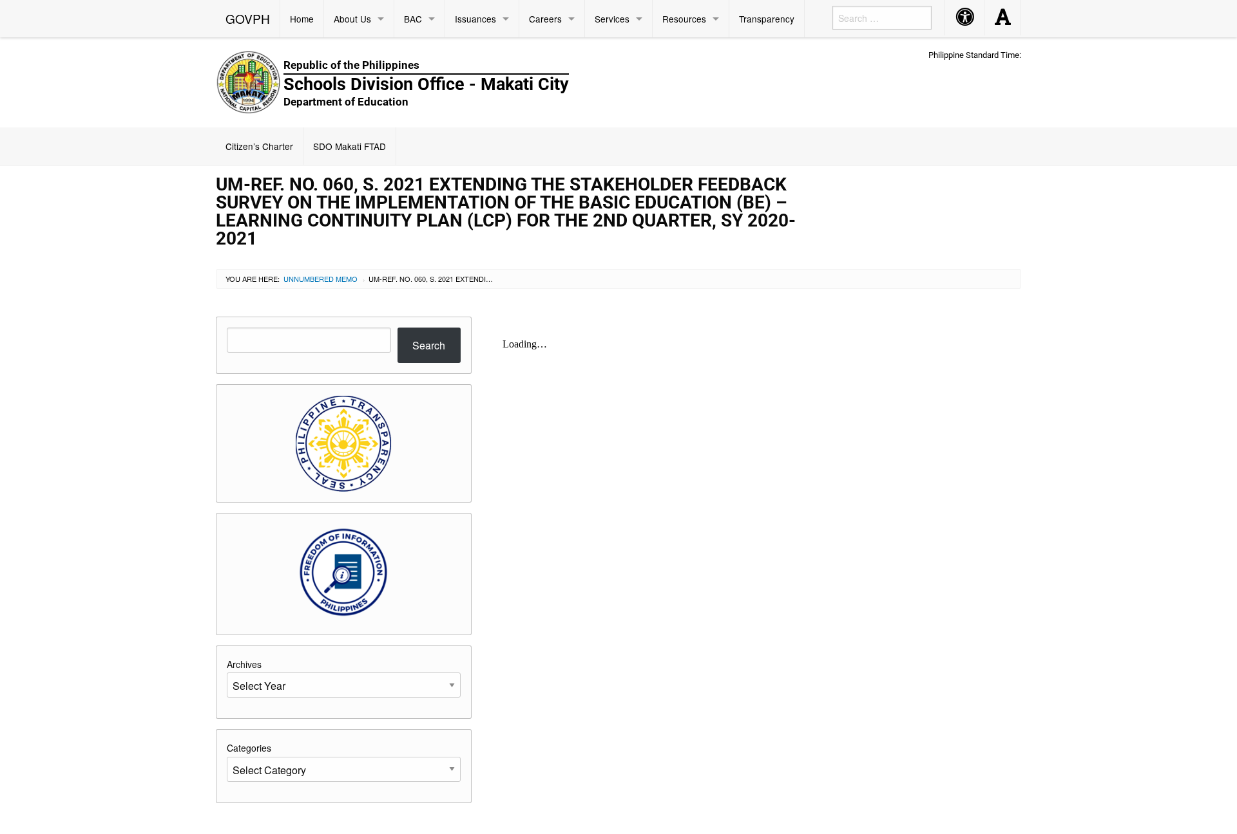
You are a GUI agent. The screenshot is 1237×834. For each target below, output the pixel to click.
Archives (244, 664)
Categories (249, 747)
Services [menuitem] (612, 18)
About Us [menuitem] (352, 18)
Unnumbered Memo (320, 278)
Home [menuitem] (302, 18)
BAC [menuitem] (413, 18)
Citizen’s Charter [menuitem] (259, 146)
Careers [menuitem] (545, 18)
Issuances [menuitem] (475, 18)
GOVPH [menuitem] (247, 18)
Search (428, 345)
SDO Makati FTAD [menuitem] (349, 146)
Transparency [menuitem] (766, 18)
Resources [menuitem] (684, 18)
